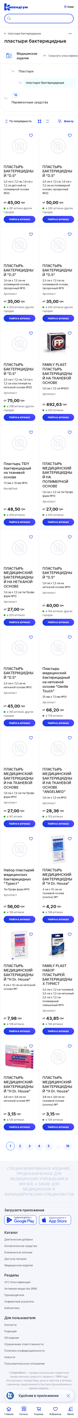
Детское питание (15, 1258)
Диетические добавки (18, 1239)
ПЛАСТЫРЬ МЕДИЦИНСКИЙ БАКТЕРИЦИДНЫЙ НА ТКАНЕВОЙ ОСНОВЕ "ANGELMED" (57, 780)
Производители (14, 1295)
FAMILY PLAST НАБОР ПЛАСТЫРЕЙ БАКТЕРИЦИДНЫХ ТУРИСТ (57, 975)
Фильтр (69, 121)
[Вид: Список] (47, 121)
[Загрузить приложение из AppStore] (55, 1220)
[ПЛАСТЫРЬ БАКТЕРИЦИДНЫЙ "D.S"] (19, 146)
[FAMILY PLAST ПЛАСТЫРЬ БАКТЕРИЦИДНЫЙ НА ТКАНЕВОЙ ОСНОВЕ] (58, 344)
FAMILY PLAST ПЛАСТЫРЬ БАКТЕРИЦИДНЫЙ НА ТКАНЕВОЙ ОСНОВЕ (57, 373)
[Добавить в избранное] (31, 135)
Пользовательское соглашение (24, 1363)
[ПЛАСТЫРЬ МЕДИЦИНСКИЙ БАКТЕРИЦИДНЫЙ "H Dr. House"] (58, 849)
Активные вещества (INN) (20, 1288)
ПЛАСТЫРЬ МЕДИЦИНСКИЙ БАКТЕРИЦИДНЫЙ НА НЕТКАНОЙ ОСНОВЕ (18, 577)
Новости (9, 1357)
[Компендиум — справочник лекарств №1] (16, 6)
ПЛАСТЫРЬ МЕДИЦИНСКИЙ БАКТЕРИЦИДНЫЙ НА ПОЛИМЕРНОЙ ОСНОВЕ (57, 475)
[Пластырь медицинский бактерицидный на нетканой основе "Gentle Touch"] (58, 648)
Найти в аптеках (19, 219)
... (58, 1146)
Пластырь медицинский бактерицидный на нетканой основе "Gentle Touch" (56, 679)
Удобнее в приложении (38, 1395)
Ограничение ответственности (24, 1344)
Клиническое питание (18, 1252)
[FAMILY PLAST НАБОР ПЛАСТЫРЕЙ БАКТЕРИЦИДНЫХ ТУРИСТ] (58, 945)
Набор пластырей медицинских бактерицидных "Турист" (19, 877)
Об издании (11, 1337)
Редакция (10, 1331)
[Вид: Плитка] (39, 121)
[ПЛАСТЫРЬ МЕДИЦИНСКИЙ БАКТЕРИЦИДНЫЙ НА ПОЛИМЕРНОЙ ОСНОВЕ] (58, 443)
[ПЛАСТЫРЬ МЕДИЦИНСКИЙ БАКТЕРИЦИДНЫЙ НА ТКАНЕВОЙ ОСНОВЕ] (19, 748)
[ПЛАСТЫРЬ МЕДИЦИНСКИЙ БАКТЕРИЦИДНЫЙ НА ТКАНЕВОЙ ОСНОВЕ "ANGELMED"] (58, 748)
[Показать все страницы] (70, 33)
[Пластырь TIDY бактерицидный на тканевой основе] (19, 443)
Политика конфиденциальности (24, 1350)
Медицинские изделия (18, 1265)
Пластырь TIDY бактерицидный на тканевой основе (17, 470)
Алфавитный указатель (19, 1301)
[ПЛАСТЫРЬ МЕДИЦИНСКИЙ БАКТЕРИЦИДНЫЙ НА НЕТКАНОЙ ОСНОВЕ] (19, 548)
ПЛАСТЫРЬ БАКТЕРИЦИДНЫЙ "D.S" (18, 171)
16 (67, 1146)
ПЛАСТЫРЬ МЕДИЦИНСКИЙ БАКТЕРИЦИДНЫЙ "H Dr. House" (57, 877)
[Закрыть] (68, 1395)
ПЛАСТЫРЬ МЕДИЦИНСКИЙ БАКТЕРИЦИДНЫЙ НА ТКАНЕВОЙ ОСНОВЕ (18, 778)
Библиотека (12, 1308)
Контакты (10, 1324)
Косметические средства (20, 1246)
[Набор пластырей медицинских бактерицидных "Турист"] (19, 849)
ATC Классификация (17, 1282)
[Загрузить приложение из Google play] (20, 1220)
